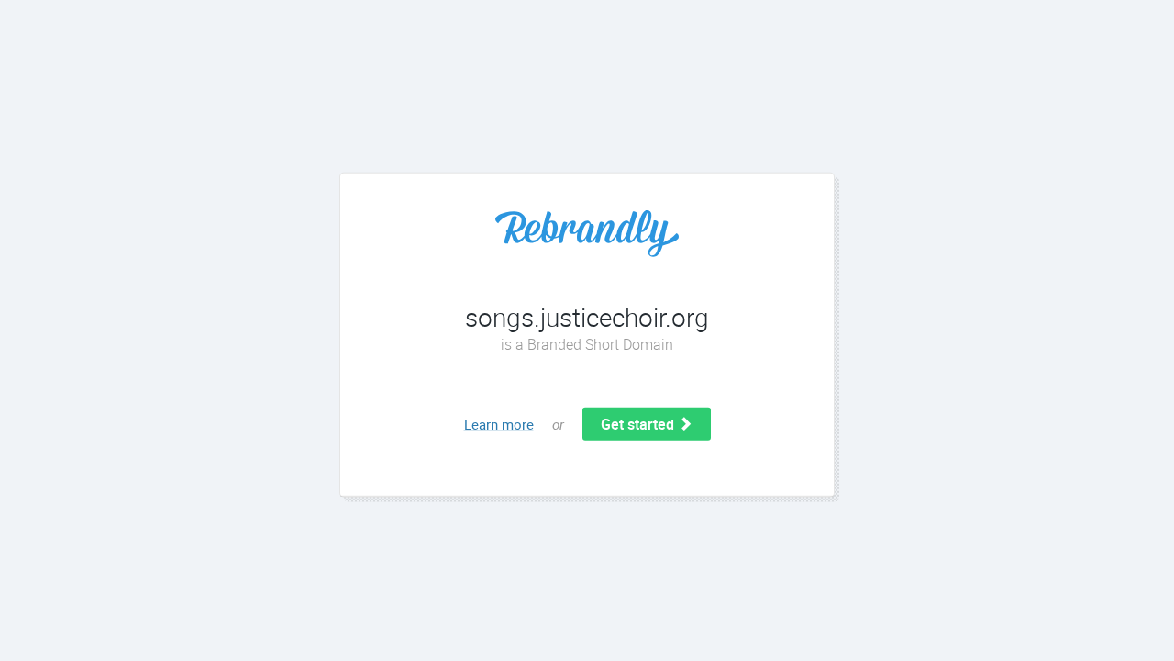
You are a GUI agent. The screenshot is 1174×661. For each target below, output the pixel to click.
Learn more (499, 424)
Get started (639, 424)
